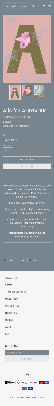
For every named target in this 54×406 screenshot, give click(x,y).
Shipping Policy (12, 306)
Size (4, 135)
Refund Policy (11, 313)
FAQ (7, 334)
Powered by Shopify (38, 397)
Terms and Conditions (15, 292)
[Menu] (49, 6)
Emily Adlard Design (22, 397)
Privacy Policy (11, 299)
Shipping (6, 126)
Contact (9, 320)
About (8, 327)
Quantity (6, 145)
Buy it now (27, 166)
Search (8, 285)
